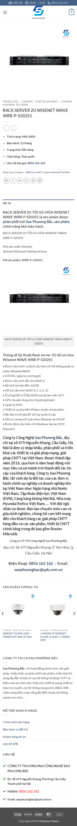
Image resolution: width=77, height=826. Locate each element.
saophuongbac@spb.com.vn (38, 569)
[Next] (74, 621)
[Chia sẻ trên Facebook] (13, 180)
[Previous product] (13, 128)
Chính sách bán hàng (16, 722)
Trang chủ (10, 101)
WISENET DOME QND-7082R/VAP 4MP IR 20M (17, 635)
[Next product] (6, 128)
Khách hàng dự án (14, 736)
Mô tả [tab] (7, 203)
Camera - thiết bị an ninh (39, 101)
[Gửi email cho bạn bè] (26, 180)
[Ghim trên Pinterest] (33, 180)
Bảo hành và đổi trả (15, 729)
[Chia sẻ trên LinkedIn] (40, 180)
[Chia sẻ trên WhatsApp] (6, 180)
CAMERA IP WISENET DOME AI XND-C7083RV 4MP (55, 637)
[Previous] (3, 621)
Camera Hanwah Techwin (56, 172)
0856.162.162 (29, 791)
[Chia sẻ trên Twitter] (20, 180)
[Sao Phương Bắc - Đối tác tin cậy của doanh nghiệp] (38, 12)
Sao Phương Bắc (39, 221)
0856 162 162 (41, 563)
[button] (5, 12)
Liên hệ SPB (10, 744)
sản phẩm (62, 221)
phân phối (11, 221)
